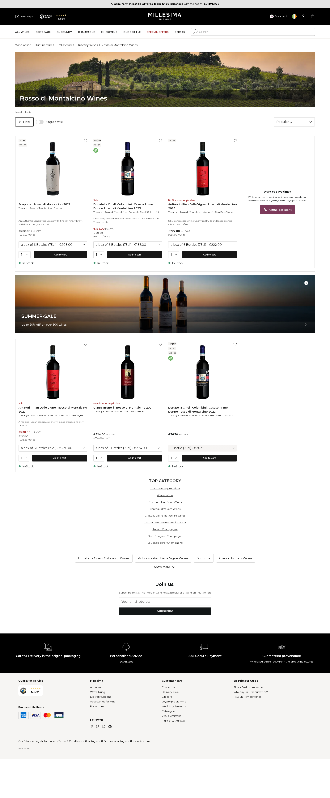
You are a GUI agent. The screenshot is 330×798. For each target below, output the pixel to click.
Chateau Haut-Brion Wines (165, 502)
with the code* (156, 3)
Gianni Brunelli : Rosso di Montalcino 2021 (123, 407)
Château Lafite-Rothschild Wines (165, 515)
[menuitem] (22, 32)
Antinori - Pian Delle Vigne (218, 212)
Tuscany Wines (88, 45)
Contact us (168, 687)
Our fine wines (44, 45)
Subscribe (165, 611)
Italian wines (66, 45)
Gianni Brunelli (137, 411)
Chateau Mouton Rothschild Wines (165, 522)
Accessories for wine (103, 701)
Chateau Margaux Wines (165, 488)
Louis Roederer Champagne (165, 542)
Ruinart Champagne (165, 529)
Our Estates (25, 741)
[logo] (165, 16)
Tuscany (23, 208)
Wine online (23, 45)
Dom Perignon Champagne (165, 536)
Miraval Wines (165, 495)
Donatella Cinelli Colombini (144, 212)
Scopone (58, 208)
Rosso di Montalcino (41, 208)
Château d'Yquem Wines (165, 508)
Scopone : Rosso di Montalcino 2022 (44, 204)
